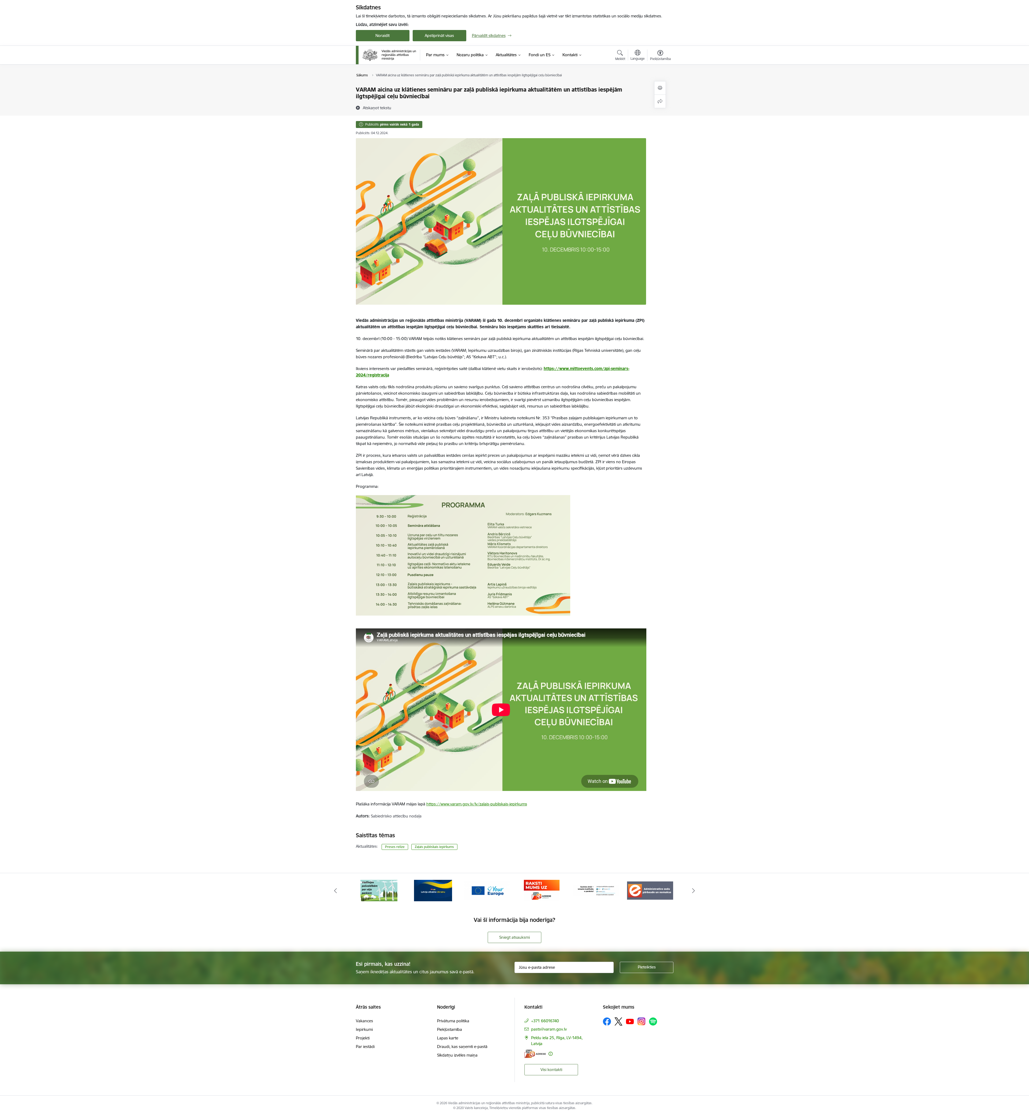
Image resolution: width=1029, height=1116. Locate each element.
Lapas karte (447, 1037)
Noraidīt (382, 35)
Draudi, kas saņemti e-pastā (462, 1046)
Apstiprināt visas (439, 35)
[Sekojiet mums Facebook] (607, 1021)
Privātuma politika (453, 1020)
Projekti (363, 1037)
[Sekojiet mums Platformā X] (618, 1021)
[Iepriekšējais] (335, 891)
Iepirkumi (364, 1029)
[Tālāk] (693, 891)
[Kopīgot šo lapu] (660, 101)
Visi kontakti (551, 1069)
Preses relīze (395, 847)
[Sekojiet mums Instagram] (641, 1021)
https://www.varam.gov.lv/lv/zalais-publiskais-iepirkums (476, 803)
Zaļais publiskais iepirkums (434, 847)
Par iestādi (365, 1046)
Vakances (364, 1020)
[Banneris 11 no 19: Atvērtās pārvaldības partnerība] (596, 890)
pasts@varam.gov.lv (549, 1029)
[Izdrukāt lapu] (660, 88)
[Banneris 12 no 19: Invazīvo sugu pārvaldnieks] (650, 890)
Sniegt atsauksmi (514, 937)
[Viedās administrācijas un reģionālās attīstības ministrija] (389, 55)
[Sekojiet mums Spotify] (653, 1021)
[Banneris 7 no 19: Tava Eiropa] (379, 890)
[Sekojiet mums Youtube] (630, 1021)
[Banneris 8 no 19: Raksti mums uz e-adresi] (433, 890)
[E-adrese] (535, 1053)
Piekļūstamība (449, 1029)
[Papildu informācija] (551, 1054)
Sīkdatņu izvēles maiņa (457, 1055)
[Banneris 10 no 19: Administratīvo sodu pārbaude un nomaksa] (542, 890)
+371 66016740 (545, 1020)
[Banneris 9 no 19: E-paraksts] (487, 890)
